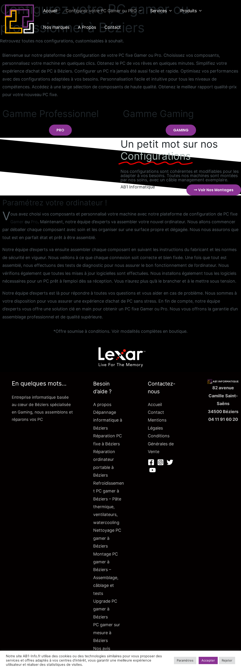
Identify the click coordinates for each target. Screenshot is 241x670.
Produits (188, 10)
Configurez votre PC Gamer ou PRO (101, 10)
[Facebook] (151, 462)
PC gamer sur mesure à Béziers (106, 632)
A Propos (87, 27)
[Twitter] (170, 462)
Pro (34, 221)
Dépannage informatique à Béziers (107, 420)
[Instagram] (160, 462)
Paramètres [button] (185, 660)
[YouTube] (152, 470)
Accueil (50, 10)
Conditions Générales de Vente (161, 443)
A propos (102, 404)
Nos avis (101, 648)
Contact (112, 27)
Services (158, 10)
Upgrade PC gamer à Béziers (105, 609)
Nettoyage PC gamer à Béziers (107, 538)
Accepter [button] (208, 660)
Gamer (17, 221)
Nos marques (56, 27)
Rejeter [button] (227, 660)
